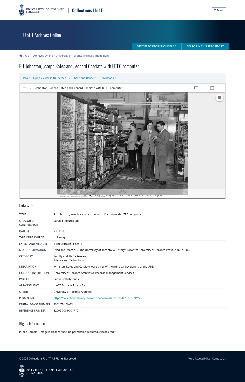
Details (26, 78)
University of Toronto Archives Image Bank (83, 55)
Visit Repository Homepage (156, 46)
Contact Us (219, 358)
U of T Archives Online (39, 55)
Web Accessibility (199, 358)
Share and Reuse (83, 78)
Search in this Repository (205, 46)
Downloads (107, 78)
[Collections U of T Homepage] (20, 55)
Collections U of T (39, 358)
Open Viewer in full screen (49, 78)
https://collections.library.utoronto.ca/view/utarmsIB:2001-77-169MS (97, 298)
